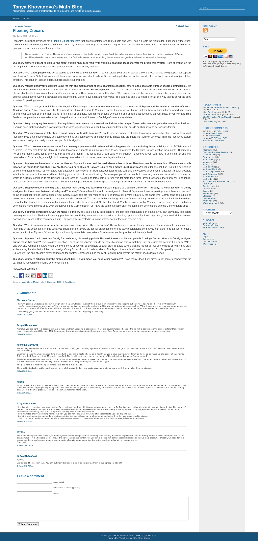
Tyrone (21, 432)
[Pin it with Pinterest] (39, 275)
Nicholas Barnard (27, 300)
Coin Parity (208, 121)
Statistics (207, 196)
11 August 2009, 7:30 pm (25, 466)
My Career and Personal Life (216, 181)
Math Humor (208, 176)
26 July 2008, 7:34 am (24, 421)
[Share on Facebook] (21, 275)
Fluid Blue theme (142, 538)
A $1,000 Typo (182, 26)
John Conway (209, 159)
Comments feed (210, 241)
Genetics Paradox (23, 26)
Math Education (210, 174)
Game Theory (209, 155)
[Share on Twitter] (27, 275)
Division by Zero (210, 223)
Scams (206, 191)
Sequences (208, 193)
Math (205, 164)
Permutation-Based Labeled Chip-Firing (221, 107)
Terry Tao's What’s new (213, 227)
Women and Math (211, 203)
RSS (59, 282)
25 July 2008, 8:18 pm (24, 371)
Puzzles (206, 188)
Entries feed (208, 239)
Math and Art (209, 167)
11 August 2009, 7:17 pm (25, 445)
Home (16, 18)
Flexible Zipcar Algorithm (66, 41)
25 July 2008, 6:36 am (24, 334)
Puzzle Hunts (209, 186)
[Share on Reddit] (33, 275)
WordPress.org (209, 244)
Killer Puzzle (208, 112)
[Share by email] (50, 275)
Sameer (206, 140)
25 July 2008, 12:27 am (24, 315)
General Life (208, 157)
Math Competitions (211, 172)
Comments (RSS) (126, 536)
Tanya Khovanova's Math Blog (48, 6)
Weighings (207, 201)
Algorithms (27, 282)
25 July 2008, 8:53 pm (24, 393)
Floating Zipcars (28, 30)
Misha (20, 381)
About (26, 18)
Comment (51, 282)
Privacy (206, 184)
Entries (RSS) (107, 536)
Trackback (70, 282)
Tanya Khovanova (27, 325)
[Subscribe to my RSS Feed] (205, 30)
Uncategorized (209, 198)
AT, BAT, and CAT (211, 114)
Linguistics (207, 162)
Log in (206, 236)
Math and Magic (210, 169)
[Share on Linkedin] (45, 275)
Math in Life (38, 282)
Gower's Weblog (210, 225)
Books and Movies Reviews (215, 152)
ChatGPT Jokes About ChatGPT (218, 117)
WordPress (124, 538)
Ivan (205, 133)
